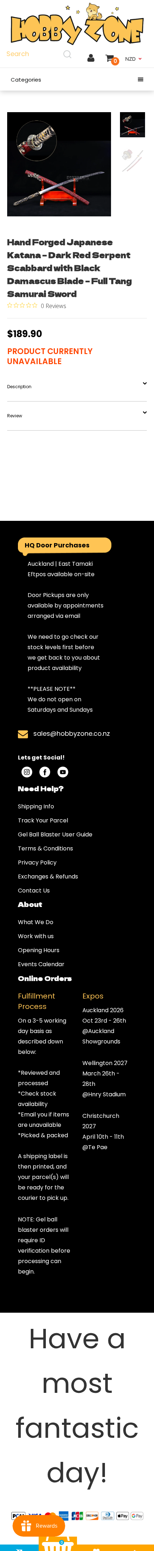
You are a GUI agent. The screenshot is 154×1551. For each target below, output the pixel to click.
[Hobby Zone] (77, 24)
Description (19, 387)
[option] (59, 164)
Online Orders (45, 978)
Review (14, 416)
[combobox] (39, 54)
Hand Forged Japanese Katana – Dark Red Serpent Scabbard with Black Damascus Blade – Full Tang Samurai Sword (69, 267)
